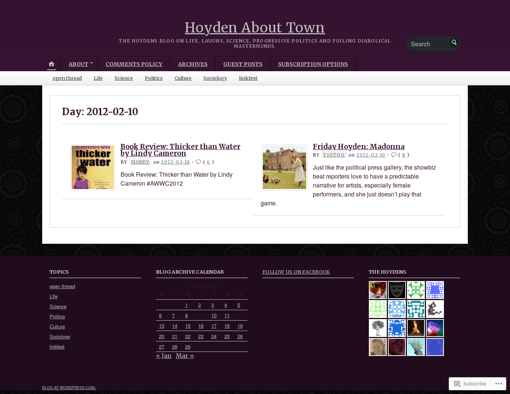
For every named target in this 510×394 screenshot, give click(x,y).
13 (161, 325)
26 (240, 336)
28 (174, 346)
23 (200, 336)
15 (187, 325)
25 (227, 336)
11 (227, 315)
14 (174, 325)
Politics (154, 78)
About (78, 64)
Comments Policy (134, 64)
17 (214, 325)
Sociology (215, 78)
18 (227, 325)
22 (187, 336)
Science (124, 78)
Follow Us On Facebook (296, 272)
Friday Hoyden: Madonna (359, 146)
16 (200, 325)
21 (174, 336)
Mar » (185, 355)
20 (161, 336)
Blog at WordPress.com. (69, 387)
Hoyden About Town (255, 27)
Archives (193, 64)
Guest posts (242, 64)
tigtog (334, 155)
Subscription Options (313, 64)
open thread (67, 78)
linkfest (248, 78)
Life (98, 78)
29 (187, 346)
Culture (183, 78)
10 (214, 315)
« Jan (163, 355)
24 (214, 336)
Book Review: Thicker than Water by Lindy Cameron (180, 150)
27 (161, 346)
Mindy (140, 162)
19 (240, 325)
